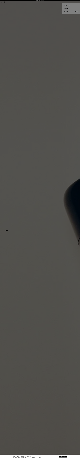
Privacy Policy (37, 457)
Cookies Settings (63, 458)
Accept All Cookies (63, 456)
